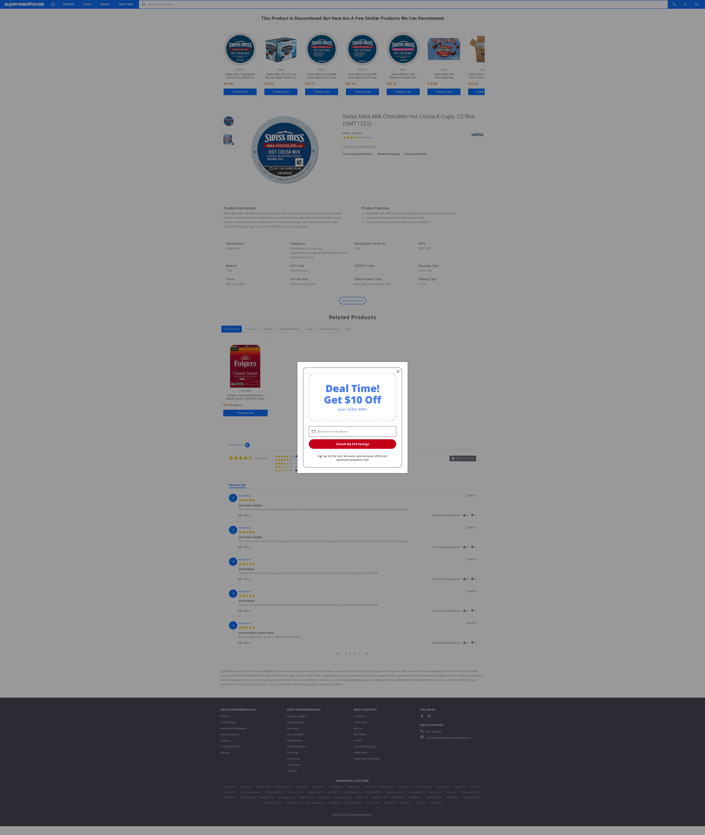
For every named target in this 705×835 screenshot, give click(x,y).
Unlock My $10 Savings (352, 444)
